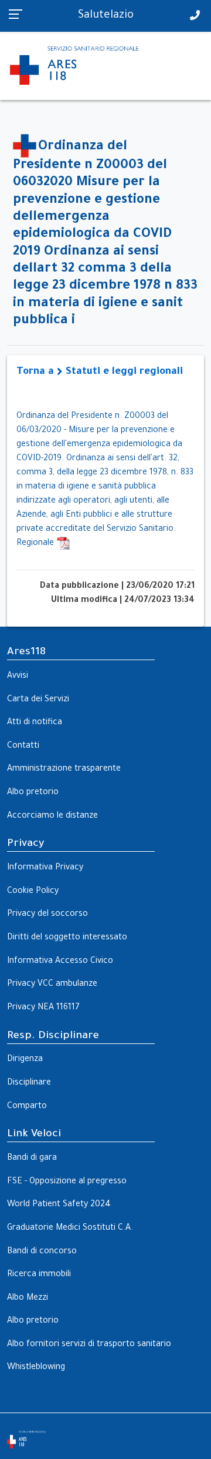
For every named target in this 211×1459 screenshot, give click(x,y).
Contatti (23, 746)
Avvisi (17, 676)
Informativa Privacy (45, 868)
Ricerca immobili (39, 1275)
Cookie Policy (33, 891)
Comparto (27, 1107)
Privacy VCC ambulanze (52, 984)
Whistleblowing (36, 1368)
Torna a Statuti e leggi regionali (99, 372)
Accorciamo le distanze (52, 816)
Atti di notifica (34, 723)
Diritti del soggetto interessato (67, 938)
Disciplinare (29, 1083)
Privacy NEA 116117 (43, 1008)
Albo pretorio (33, 793)
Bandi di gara (32, 1158)
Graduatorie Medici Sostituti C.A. (70, 1228)
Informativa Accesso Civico (60, 961)
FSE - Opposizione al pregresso (67, 1182)
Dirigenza (25, 1060)
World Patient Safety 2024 (59, 1205)
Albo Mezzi (27, 1298)
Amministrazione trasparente (64, 769)
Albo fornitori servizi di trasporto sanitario (89, 1345)
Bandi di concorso (42, 1252)
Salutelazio (106, 16)
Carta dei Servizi (38, 700)
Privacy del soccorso (47, 914)
